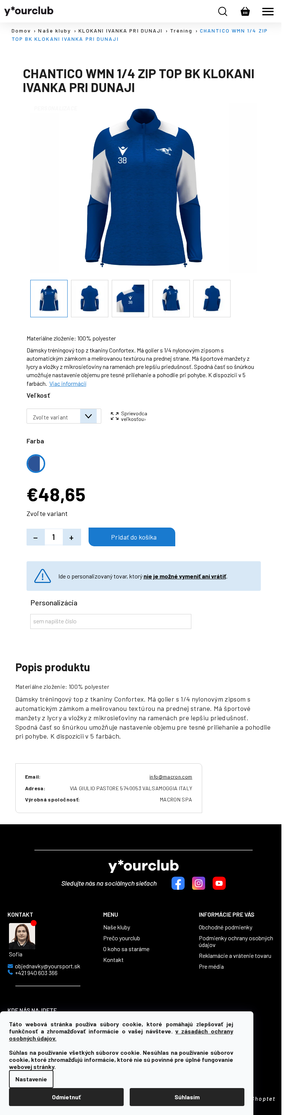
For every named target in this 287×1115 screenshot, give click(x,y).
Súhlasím (187, 1096)
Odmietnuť (66, 1096)
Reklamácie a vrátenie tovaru (235, 955)
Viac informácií (67, 383)
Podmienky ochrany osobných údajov (236, 941)
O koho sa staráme (126, 949)
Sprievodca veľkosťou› (134, 416)
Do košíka (132, 537)
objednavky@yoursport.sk (47, 966)
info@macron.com (170, 776)
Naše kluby (116, 927)
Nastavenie (31, 1078)
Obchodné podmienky (225, 927)
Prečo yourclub (121, 938)
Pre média (211, 966)
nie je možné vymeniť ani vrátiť (185, 576)
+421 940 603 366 (36, 972)
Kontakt (113, 959)
